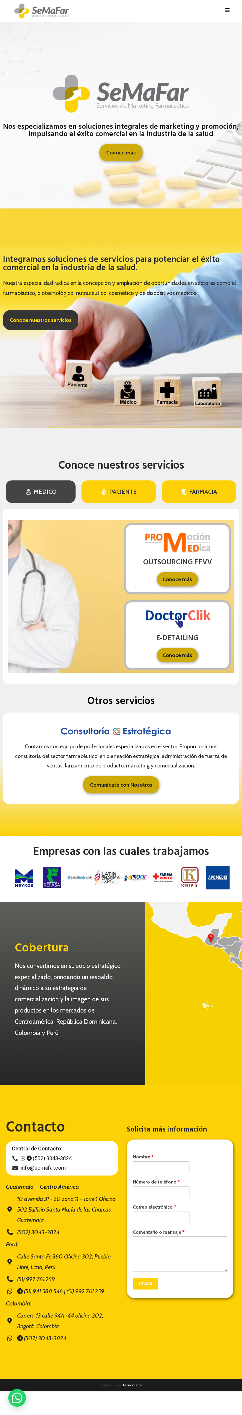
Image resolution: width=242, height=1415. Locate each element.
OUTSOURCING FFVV (177, 562)
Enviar (145, 1283)
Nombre (143, 1157)
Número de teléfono (156, 1182)
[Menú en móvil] (227, 11)
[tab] (41, 491)
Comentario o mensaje (158, 1232)
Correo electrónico (154, 1207)
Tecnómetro (132, 1385)
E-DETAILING (177, 638)
